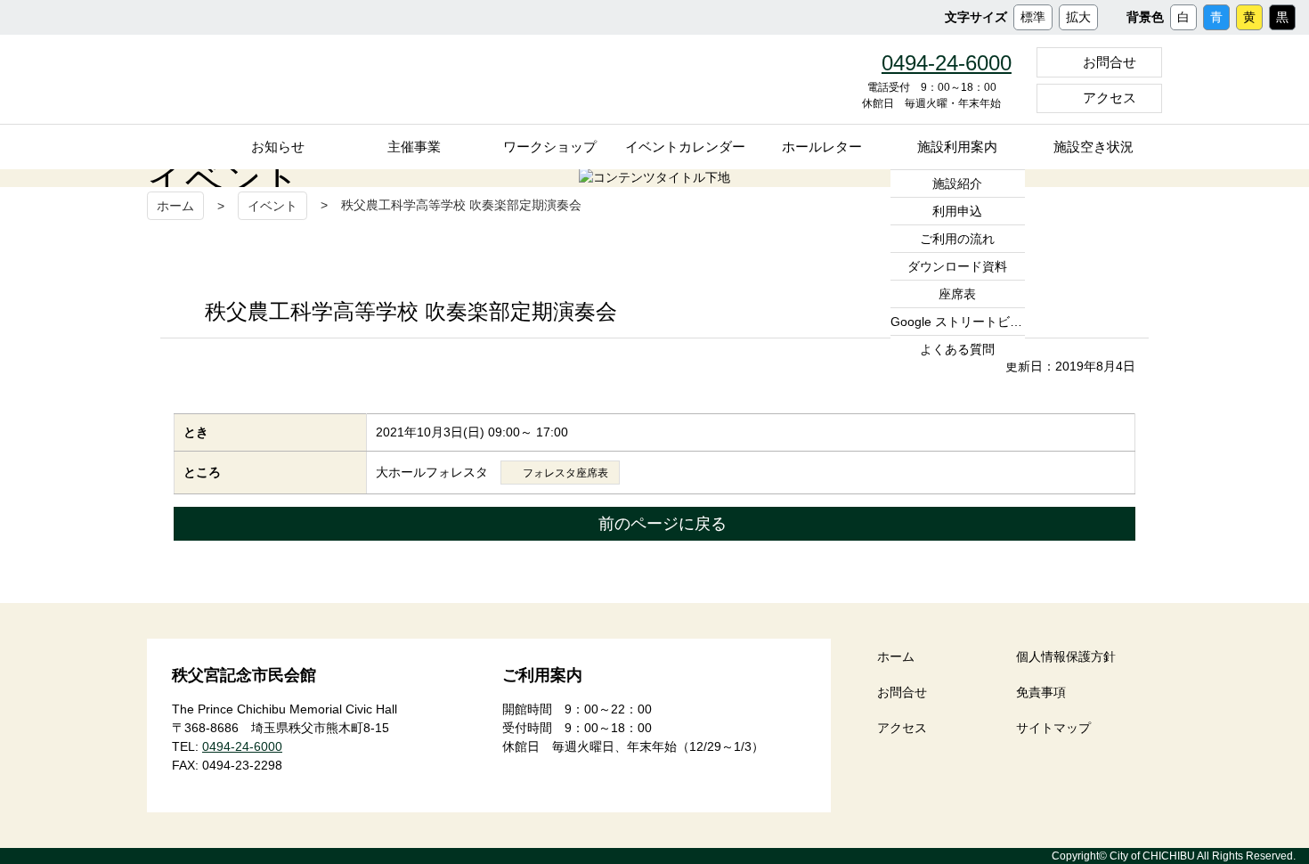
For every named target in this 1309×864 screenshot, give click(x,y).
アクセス (1109, 97)
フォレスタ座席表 (565, 473)
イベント (272, 206)
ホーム (175, 206)
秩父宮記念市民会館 (315, 79)
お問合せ (1109, 61)
